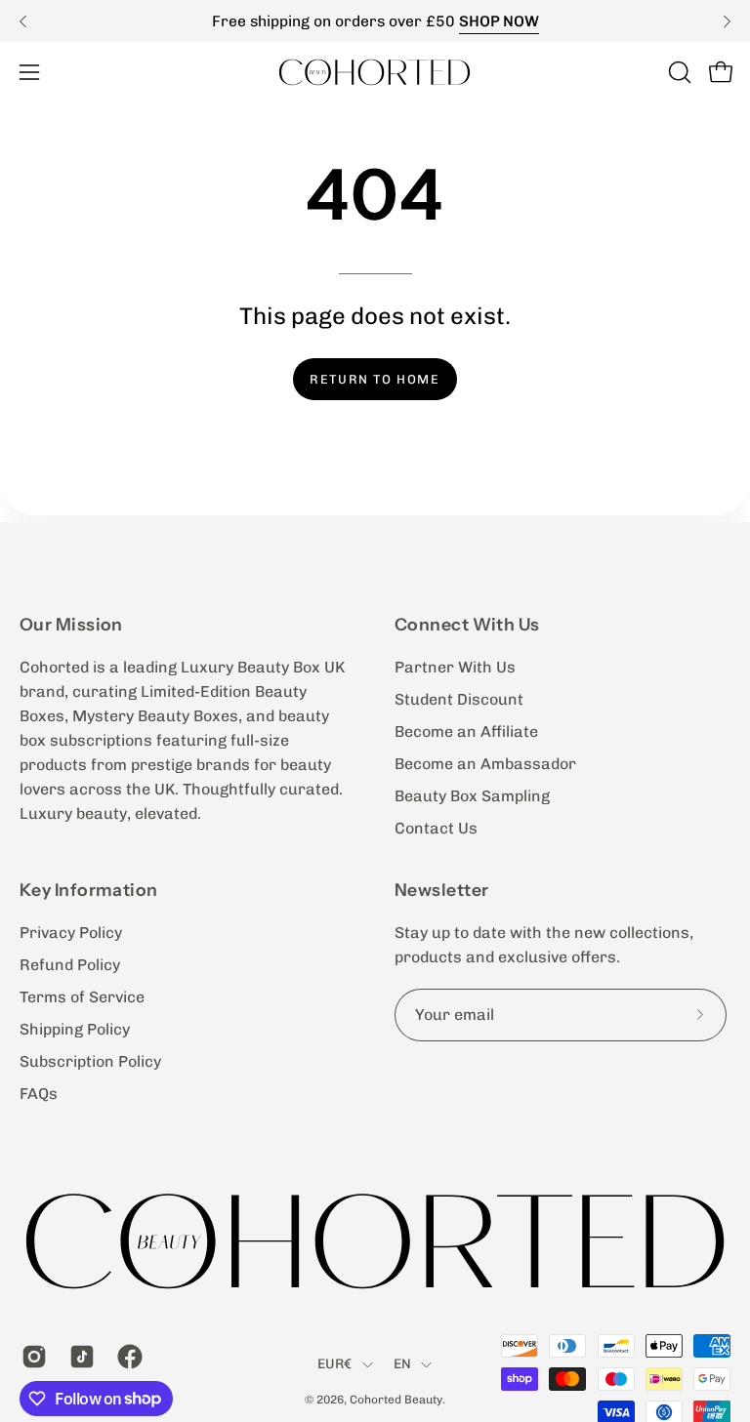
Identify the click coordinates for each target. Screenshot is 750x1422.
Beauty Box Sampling (472, 796)
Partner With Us (455, 667)
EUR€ (335, 1364)
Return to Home (374, 379)
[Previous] (23, 21)
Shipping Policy (75, 1029)
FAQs (39, 1093)
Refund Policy (70, 964)
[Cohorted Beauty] (375, 72)
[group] (375, 21)
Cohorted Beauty (396, 1399)
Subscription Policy (90, 1061)
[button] (677, 72)
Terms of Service (82, 997)
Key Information (89, 889)
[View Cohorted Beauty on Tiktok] (78, 1356)
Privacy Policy (71, 932)
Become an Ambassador (485, 763)
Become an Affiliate (466, 731)
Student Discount (459, 699)
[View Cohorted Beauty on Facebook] (126, 1356)
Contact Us (436, 828)
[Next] (726, 21)
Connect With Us (467, 624)
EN (403, 1364)
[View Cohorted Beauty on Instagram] (31, 1356)
